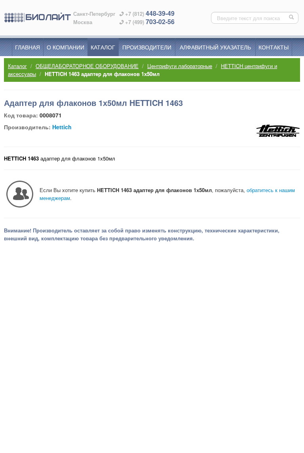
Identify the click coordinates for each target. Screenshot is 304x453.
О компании (65, 47)
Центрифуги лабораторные (179, 66)
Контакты (273, 47)
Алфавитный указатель (215, 47)
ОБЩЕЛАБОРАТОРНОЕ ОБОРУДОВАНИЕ (87, 66)
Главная (27, 47)
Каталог (103, 47)
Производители (146, 47)
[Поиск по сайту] (292, 18)
